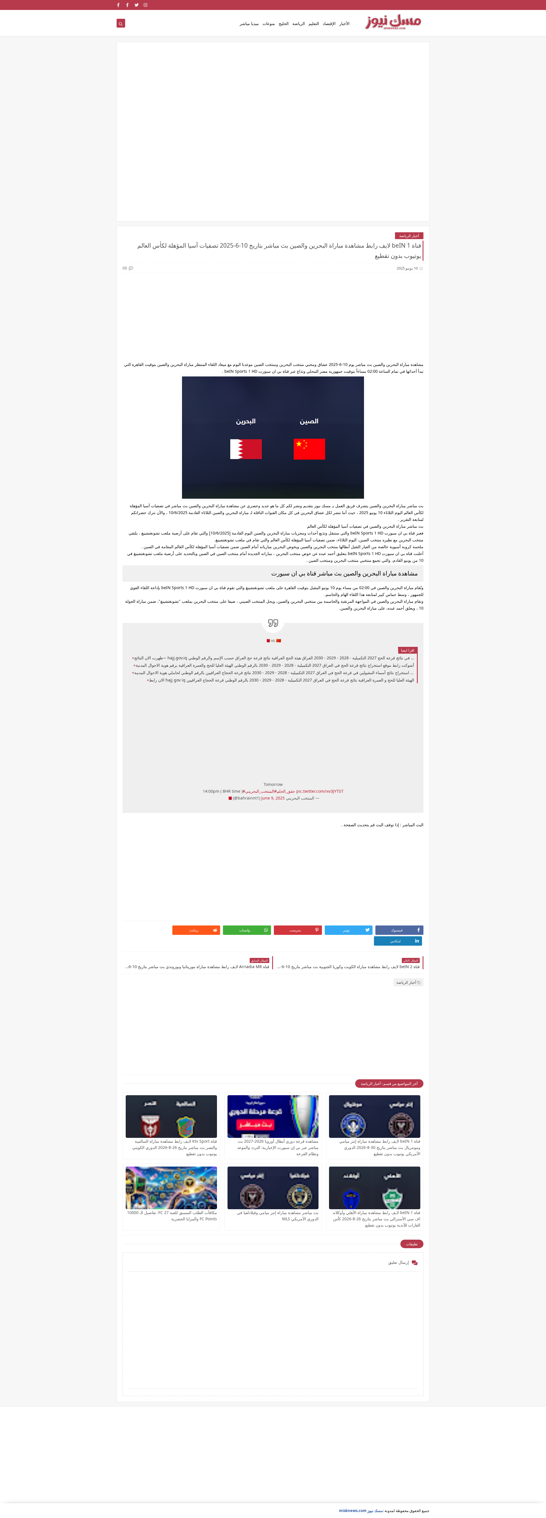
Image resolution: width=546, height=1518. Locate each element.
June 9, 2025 (273, 798)
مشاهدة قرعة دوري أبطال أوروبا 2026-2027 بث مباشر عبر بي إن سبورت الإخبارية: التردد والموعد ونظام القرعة (277, 1147)
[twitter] (136, 5)
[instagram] (146, 5)
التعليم (314, 23)
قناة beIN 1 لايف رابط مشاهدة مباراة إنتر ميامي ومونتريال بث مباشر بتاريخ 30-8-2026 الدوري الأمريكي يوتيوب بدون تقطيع (379, 1147)
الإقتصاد (329, 23)
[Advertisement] (273, 92)
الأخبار (344, 23)
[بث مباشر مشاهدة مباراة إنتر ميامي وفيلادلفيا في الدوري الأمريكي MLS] (273, 1188)
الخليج (284, 23)
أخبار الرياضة (409, 235)
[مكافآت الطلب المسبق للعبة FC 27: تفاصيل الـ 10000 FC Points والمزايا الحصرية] (171, 1188)
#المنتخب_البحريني (261, 791)
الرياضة (298, 23)
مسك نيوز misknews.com (361, 1510)
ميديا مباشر (249, 23)
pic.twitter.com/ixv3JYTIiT (320, 791)
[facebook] (127, 5)
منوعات (268, 23)
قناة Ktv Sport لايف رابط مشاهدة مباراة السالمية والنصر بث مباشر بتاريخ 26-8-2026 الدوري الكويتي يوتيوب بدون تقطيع (174, 1147)
